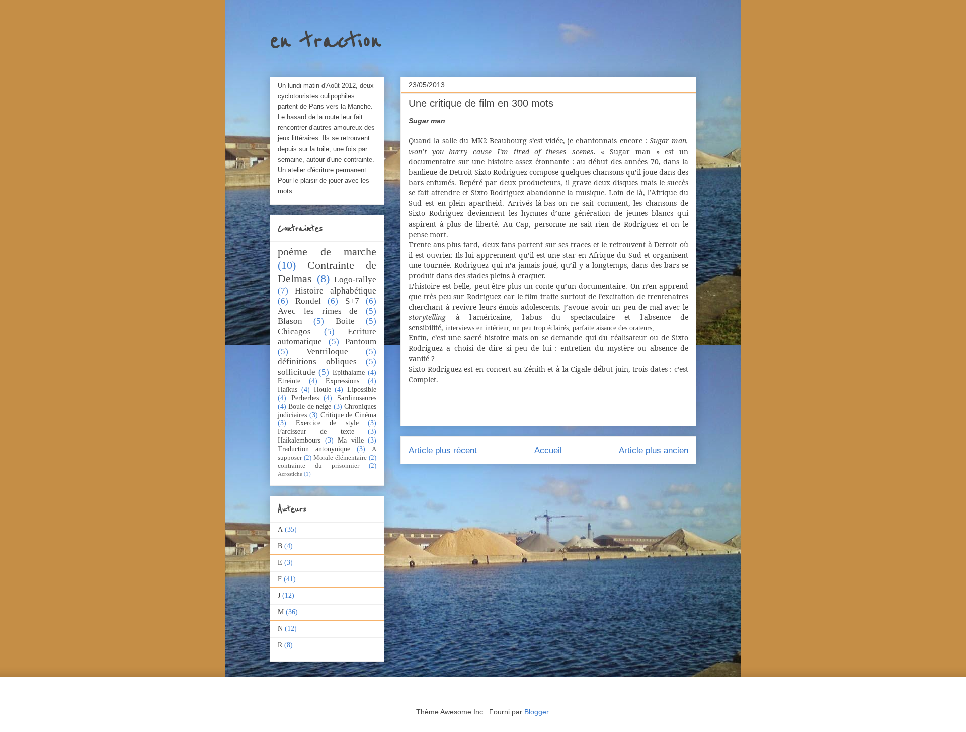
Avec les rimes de (318, 311)
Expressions (342, 381)
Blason (290, 321)
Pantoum (360, 341)
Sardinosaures (356, 398)
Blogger (536, 712)
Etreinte (289, 381)
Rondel (308, 301)
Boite (345, 321)
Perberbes (305, 398)
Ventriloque (327, 351)
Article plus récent (443, 450)
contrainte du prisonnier (318, 465)
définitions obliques (317, 362)
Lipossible (361, 389)
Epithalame (349, 372)
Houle (322, 389)
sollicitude (296, 372)
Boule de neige (309, 406)
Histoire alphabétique (335, 291)
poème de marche (327, 251)
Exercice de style (327, 423)
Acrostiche (290, 474)
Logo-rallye (355, 279)
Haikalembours (299, 440)
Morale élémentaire (340, 457)
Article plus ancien (653, 450)
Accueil (548, 450)
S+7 (352, 301)
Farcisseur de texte (316, 431)
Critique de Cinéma (348, 415)
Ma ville (351, 440)
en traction (325, 41)
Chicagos (294, 331)
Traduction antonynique (314, 449)
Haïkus (287, 389)
